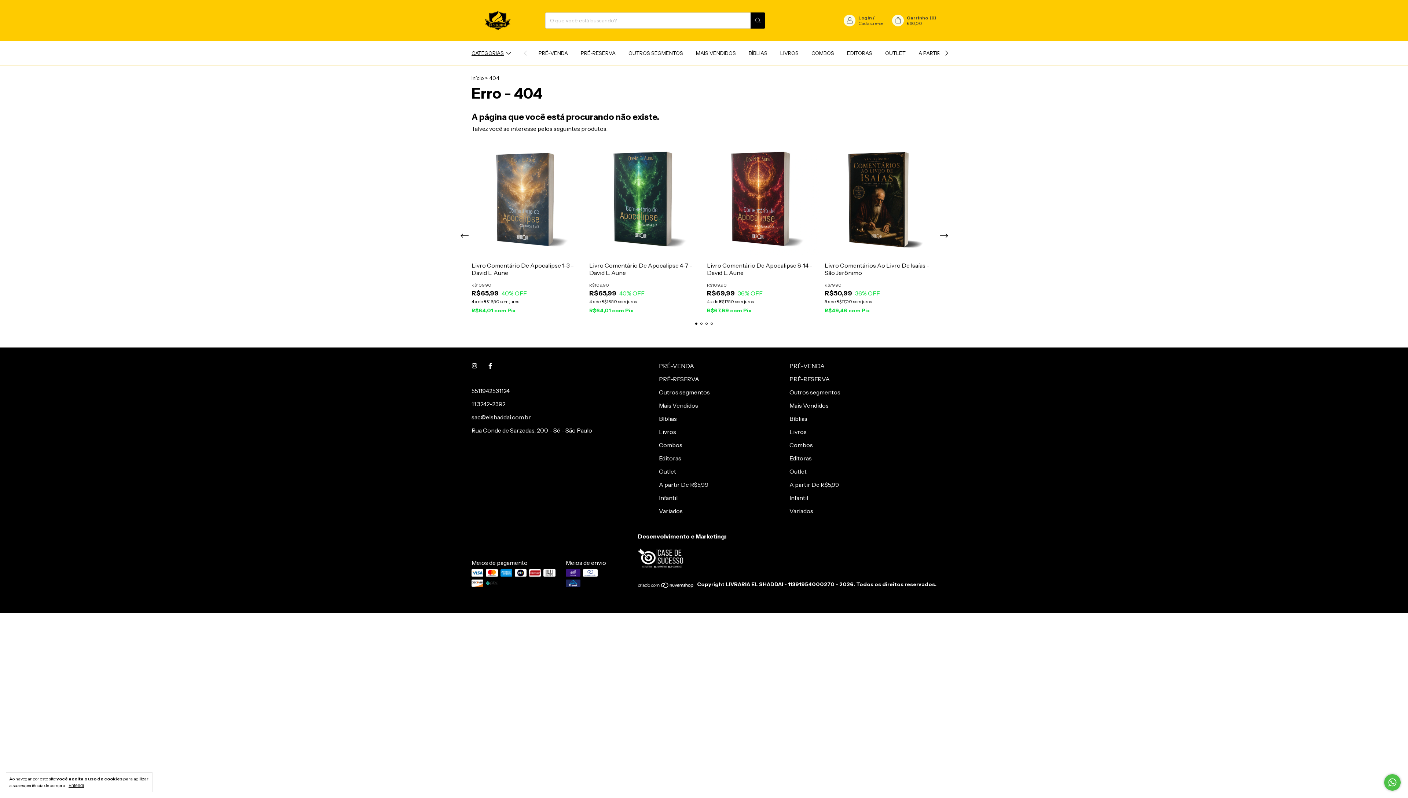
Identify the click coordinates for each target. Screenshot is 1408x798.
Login (865, 18)
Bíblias (758, 53)
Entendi (76, 785)
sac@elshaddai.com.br (501, 417)
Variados (671, 511)
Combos (822, 53)
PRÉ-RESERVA (598, 53)
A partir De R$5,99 (683, 484)
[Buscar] (758, 20)
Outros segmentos (655, 53)
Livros (789, 53)
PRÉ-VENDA (553, 53)
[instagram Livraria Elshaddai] (474, 365)
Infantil (668, 497)
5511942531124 (491, 390)
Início (478, 78)
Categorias (488, 53)
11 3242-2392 (489, 404)
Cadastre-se (870, 23)
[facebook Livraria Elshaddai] (490, 365)
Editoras (859, 53)
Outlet (895, 53)
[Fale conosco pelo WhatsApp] (1392, 782)
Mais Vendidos (716, 53)
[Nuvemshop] (666, 586)
